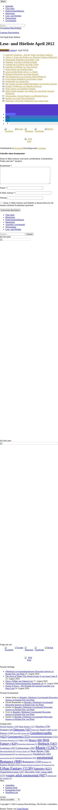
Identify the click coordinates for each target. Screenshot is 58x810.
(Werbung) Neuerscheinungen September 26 (24, 683)
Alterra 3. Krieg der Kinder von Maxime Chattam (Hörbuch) (31, 57)
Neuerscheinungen (7, 754)
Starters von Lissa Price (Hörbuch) (20, 98)
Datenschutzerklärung (14, 11)
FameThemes (22, 809)
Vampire (42, 768)
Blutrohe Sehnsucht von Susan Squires (21, 74)
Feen (17, 733)
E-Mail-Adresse (7, 193)
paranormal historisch (25, 758)
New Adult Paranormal (24, 754)
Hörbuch (47, 743)
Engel (45, 729)
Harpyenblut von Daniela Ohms (19, 69)
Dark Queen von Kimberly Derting (20, 89)
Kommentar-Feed (12, 790)
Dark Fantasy (27, 727)
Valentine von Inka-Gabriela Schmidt (21, 62)
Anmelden (9, 785)
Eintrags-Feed (11, 787)
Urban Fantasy (16, 768)
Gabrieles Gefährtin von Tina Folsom (21, 67)
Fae (54, 730)
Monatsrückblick (8, 751)
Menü (3, 1)
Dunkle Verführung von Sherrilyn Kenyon (23, 86)
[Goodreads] (39, 132)
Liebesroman (25, 748)
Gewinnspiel (10, 20)
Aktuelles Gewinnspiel (15, 224)
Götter (23, 740)
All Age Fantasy (9, 726)
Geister (25, 733)
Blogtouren (10, 217)
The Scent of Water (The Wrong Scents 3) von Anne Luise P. (31, 676)
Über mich (9, 8)
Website (3, 198)
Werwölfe (32, 772)
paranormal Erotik (7, 758)
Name (3, 188)
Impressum (10, 13)
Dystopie (6, 730)
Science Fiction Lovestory (32, 765)
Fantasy (6, 733)
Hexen (35, 740)
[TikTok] (49, 132)
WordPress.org (11, 792)
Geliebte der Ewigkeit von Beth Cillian (22, 64)
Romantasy (32, 761)
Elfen (35, 730)
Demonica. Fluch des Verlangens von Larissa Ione (27, 101)
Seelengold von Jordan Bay (17, 81)
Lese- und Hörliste (13, 16)
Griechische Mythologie (9, 740)
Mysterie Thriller (23, 751)
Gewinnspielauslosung (44, 736)
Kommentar (6, 166)
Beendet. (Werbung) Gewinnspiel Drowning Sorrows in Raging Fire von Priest (31, 698)
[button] (10, 114)
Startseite (9, 6)
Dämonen (22, 729)
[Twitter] (19, 132)
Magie (46, 747)
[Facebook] (9, 132)
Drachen (43, 726)
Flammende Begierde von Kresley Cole (22, 60)
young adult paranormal (26, 775)
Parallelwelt (42, 754)
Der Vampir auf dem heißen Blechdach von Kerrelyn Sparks (31, 84)
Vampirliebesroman (12, 772)
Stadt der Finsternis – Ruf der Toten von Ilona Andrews (29, 55)
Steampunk (49, 765)
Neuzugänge (10, 18)
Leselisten (41, 148)
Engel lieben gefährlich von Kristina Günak (23, 79)
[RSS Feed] (29, 142)
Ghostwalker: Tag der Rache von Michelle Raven (26, 96)
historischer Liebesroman (27, 744)
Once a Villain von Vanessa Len (19, 681)
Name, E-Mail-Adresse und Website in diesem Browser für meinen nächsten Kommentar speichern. (26, 204)
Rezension (4, 50)
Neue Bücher (40, 751)
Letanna (12, 50)
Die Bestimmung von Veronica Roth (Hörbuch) (25, 76)
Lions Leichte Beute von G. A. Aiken (21, 72)
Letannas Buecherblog (9, 32)
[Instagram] (29, 132)
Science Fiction (10, 765)
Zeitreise (7, 778)
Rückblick (46, 762)
